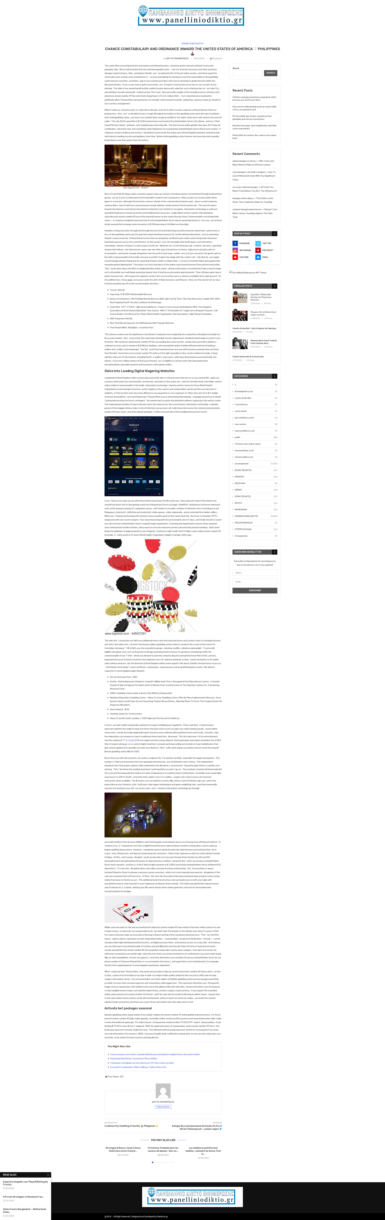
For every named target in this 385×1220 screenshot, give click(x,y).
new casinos (256, 424)
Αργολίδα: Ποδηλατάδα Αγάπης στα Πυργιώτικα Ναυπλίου (261, 297)
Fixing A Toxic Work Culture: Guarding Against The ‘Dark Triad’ (255, 213)
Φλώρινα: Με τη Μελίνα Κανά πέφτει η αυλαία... (263, 313)
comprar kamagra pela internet (247, 209)
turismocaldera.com (256, 457)
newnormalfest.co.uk (256, 430)
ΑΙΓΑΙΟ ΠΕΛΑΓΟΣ (256, 470)
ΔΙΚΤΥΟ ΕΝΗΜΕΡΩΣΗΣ (177, 58)
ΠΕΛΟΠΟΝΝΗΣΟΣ (256, 522)
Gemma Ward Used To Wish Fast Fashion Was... (264, 341)
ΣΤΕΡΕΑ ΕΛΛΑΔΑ (256, 529)
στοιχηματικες (256, 535)
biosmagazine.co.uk (256, 391)
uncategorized (256, 463)
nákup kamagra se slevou (244, 161)
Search (236, 68)
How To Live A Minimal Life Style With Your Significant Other (254, 176)
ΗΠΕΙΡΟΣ (256, 476)
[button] (108, 1154)
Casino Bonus (256, 404)
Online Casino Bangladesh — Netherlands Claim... (24, 1210)
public (256, 437)
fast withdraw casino (256, 417)
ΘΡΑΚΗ (256, 489)
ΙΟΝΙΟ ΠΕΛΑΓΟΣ (256, 496)
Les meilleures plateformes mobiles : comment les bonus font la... (203, 1151)
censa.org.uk (256, 411)
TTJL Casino (128, 740)
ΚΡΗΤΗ (256, 503)
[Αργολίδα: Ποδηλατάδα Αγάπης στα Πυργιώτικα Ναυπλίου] (240, 298)
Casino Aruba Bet (256, 398)
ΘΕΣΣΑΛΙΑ (256, 483)
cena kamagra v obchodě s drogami (249, 172)
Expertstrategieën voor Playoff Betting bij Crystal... (25, 1183)
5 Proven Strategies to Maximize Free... (23, 1197)
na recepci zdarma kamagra (245, 187)
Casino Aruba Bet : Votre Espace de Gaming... (255, 328)
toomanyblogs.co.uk (256, 450)
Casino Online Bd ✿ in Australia (248, 356)
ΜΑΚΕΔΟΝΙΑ (256, 509)
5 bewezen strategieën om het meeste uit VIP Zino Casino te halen (142, 1063)
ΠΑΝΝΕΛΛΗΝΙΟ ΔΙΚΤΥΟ (256, 516)
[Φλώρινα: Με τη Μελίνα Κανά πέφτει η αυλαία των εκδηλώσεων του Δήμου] (240, 316)
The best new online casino (256, 443)
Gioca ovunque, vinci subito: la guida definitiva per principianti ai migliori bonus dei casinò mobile (155, 1054)
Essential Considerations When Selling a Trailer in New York (138, 1067)
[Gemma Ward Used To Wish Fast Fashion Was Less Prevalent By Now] (240, 344)
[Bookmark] (245, 296)
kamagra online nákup (243, 198)
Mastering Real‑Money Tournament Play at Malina (133, 1058)
